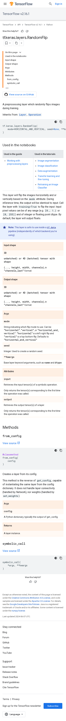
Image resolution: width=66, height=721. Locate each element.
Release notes (10, 672)
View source (9, 443)
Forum (6, 637)
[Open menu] (5, 4)
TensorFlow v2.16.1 (16, 14)
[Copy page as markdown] (16, 43)
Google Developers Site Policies (24, 604)
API (19, 24)
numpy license (18, 610)
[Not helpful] (27, 31)
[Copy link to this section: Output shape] (20, 280)
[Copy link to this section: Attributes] (17, 371)
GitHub (6, 642)
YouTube (7, 653)
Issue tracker (9, 667)
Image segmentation (48, 160)
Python (49, 24)
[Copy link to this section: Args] (12, 314)
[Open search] (50, 4)
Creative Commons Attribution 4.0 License (31, 598)
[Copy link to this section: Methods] (21, 428)
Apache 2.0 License (41, 601)
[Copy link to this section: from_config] (24, 436)
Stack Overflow (10, 677)
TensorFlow (8, 24)
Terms (6, 699)
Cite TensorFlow (11, 687)
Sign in (58, 4)
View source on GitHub (21, 94)
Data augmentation (48, 171)
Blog (5, 632)
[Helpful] (22, 31)
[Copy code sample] (60, 121)
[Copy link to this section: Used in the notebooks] (39, 145)
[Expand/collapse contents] (20, 52)
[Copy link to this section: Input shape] (19, 245)
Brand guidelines (11, 682)
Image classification (48, 166)
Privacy (16, 699)
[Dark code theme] (55, 121)
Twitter (6, 647)
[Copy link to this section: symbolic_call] (28, 544)
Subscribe (52, 705)
